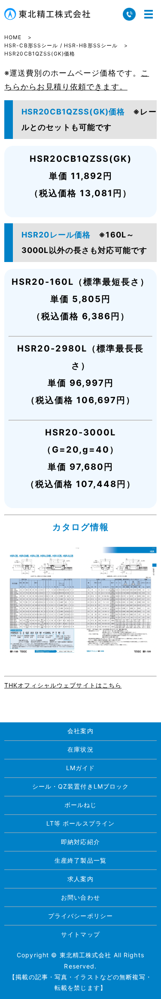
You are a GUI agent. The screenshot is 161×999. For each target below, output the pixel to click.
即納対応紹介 (80, 841)
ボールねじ (80, 804)
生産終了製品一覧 (80, 860)
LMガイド (80, 767)
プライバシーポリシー (80, 915)
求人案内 (80, 878)
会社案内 (80, 730)
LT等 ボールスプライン (80, 823)
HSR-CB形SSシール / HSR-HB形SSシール (61, 45)
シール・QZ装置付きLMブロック (80, 786)
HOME (12, 37)
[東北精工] (80, 600)
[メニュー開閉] (148, 14)
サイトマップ (80, 934)
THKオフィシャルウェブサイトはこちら (63, 685)
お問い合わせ (80, 897)
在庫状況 (80, 749)
